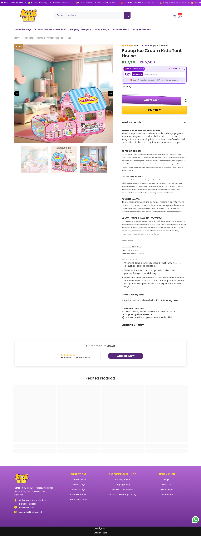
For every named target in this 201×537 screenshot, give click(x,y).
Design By (100, 528)
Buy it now (154, 109)
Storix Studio (100, 532)
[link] (34, 446)
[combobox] (89, 15)
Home (17, 37)
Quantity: (127, 86)
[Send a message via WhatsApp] (195, 520)
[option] (63, 93)
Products (28, 37)
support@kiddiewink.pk (30, 512)
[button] (16, 93)
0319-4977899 (26, 507)
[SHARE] (184, 100)
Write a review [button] (125, 356)
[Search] (92, 15)
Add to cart (151, 100)
